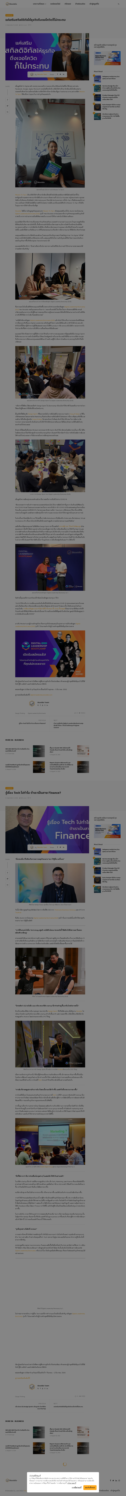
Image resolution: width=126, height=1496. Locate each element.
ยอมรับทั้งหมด (90, 1487)
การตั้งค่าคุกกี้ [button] (76, 1487)
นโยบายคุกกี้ (71, 1483)
